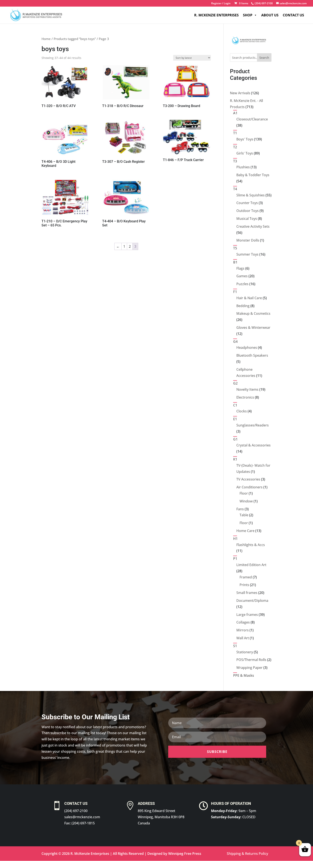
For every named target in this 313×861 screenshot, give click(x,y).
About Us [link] (270, 15)
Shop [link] (247, 15)
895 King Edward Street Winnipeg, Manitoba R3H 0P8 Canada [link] (161, 816)
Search (264, 58)
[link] (263, 3)
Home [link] (46, 39)
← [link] (118, 246)
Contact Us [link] (293, 15)
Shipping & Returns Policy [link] (247, 853)
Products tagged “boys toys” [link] (75, 39)
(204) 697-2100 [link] (76, 810)
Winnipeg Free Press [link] (184, 853)
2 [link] (130, 246)
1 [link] (124, 246)
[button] (217, 752)
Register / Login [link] (221, 3)
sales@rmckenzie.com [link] (82, 817)
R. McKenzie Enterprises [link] (216, 15)
